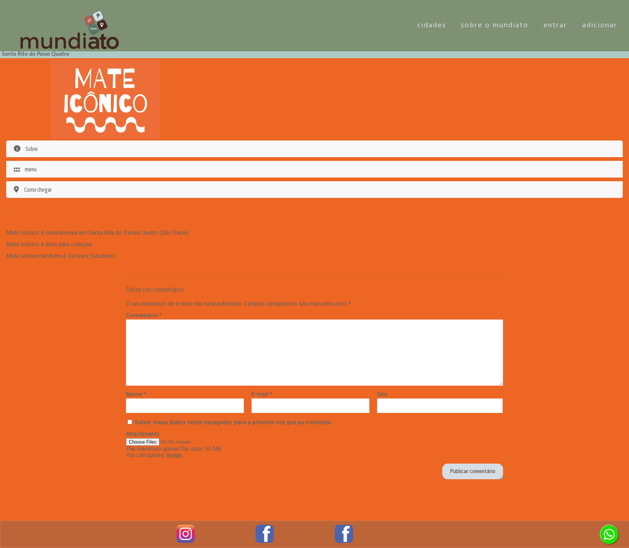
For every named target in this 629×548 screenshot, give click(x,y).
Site (382, 394)
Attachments (143, 434)
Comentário (144, 315)
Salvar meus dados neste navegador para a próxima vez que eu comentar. (234, 422)
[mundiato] (72, 25)
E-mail (262, 394)
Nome (136, 394)
